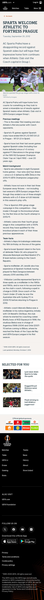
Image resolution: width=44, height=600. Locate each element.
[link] (16, 8)
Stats (4, 475)
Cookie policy (7, 561)
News (25, 455)
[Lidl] (18, 428)
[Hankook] (9, 422)
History (26, 460)
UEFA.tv (5, 460)
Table (4, 455)
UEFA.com (6, 499)
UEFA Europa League (5, 8)
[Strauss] (18, 422)
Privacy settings (8, 565)
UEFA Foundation (9, 505)
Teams (25, 450)
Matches (5, 450)
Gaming (5, 470)
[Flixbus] (35, 428)
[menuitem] (16, 8)
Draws (4, 465)
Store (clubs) (28, 470)
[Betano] (26, 428)
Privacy (5, 553)
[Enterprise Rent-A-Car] (26, 422)
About (25, 465)
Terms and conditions (10, 557)
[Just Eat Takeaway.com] (9, 428)
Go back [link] (9, 16)
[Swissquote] (35, 422)
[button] (37, 8)
